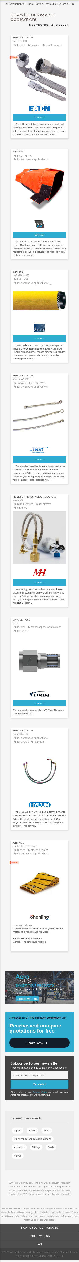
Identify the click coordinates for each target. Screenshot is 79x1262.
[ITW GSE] (39, 223)
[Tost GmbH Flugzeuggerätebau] (39, 449)
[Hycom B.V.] (39, 803)
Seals (51, 1147)
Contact (39, 117)
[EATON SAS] (39, 107)
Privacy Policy (40, 1092)
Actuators (19, 1147)
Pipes (46, 1130)
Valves (17, 1155)
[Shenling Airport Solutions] (39, 916)
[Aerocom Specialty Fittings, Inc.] (39, 326)
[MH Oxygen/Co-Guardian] (39, 571)
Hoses (32, 1130)
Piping (17, 1130)
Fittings (36, 1147)
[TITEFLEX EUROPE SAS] (39, 693)
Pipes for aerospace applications (32, 1139)
